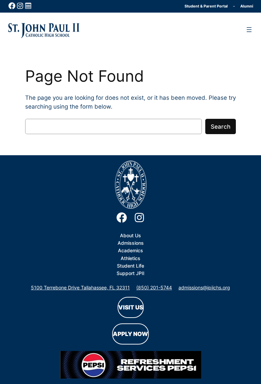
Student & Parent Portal (206, 6)
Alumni (246, 6)
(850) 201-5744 (154, 287)
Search (220, 126)
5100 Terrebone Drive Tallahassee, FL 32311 (80, 287)
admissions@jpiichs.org (204, 287)
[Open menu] (249, 30)
